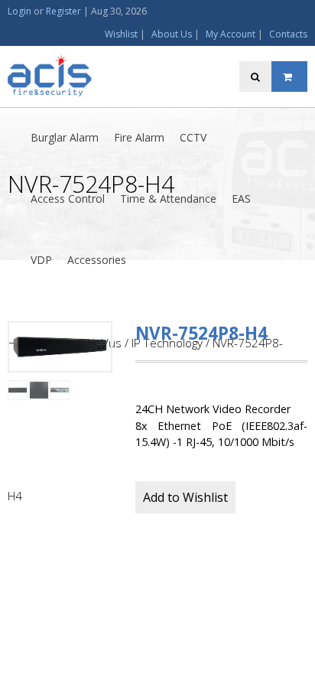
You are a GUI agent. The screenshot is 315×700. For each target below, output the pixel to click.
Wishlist (121, 34)
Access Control (68, 198)
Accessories (96, 259)
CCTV (193, 137)
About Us (171, 34)
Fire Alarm (139, 137)
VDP (41, 259)
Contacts (288, 34)
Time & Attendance (168, 198)
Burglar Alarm (65, 137)
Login (19, 11)
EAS (241, 198)
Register (63, 11)
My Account (230, 34)
